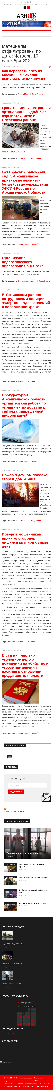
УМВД (20, 381)
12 (21, 1017)
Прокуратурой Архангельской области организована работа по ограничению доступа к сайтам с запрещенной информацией (24, 405)
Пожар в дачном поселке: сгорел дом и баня (25, 477)
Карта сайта (44, 4)
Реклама (25, 4)
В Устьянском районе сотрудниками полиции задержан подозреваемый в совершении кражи (26, 301)
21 (26, 1020)
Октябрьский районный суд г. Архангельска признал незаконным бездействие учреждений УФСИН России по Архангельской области (25, 182)
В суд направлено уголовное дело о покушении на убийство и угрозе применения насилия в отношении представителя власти (25, 665)
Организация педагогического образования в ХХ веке (23, 262)
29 (29, 1024)
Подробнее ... (37, 94)
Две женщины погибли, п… (13, 964)
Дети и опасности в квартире (32, 903)
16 (32, 1017)
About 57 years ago (14, 1034)
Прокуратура (23, 244)
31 (34, 1024)
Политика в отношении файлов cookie (19, 1087)
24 (34, 1020)
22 (29, 1020)
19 (21, 1020)
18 (19, 1020)
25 (19, 1024)
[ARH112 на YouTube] (26, 24)
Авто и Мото (23, 94)
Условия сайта (9, 1084)
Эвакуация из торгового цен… (24, 853)
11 (19, 1017)
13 (24, 1017)
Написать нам (15, 4)
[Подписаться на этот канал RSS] (50, 67)
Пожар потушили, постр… (12, 984)
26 (21, 1024)
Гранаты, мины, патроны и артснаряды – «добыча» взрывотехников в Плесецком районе (26, 114)
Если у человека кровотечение (33, 877)
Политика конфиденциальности (29, 1084)
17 (34, 1017)
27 (24, 1024)
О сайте (6, 4)
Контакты (34, 4)
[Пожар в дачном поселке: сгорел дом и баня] (20, 495)
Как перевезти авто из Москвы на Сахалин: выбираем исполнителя (23, 75)
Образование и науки (27, 281)
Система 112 (23, 158)
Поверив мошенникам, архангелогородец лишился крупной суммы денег (25, 540)
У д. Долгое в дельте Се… (13, 944)
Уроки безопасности (11, 864)
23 (32, 1020)
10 (34, 1013)
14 (26, 1017)
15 (29, 1017)
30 (32, 1024)
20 (24, 1020)
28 (26, 1024)
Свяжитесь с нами (43, 1087)
